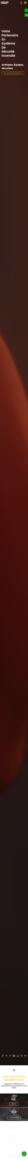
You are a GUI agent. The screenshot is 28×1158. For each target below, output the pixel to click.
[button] (24, 1153)
